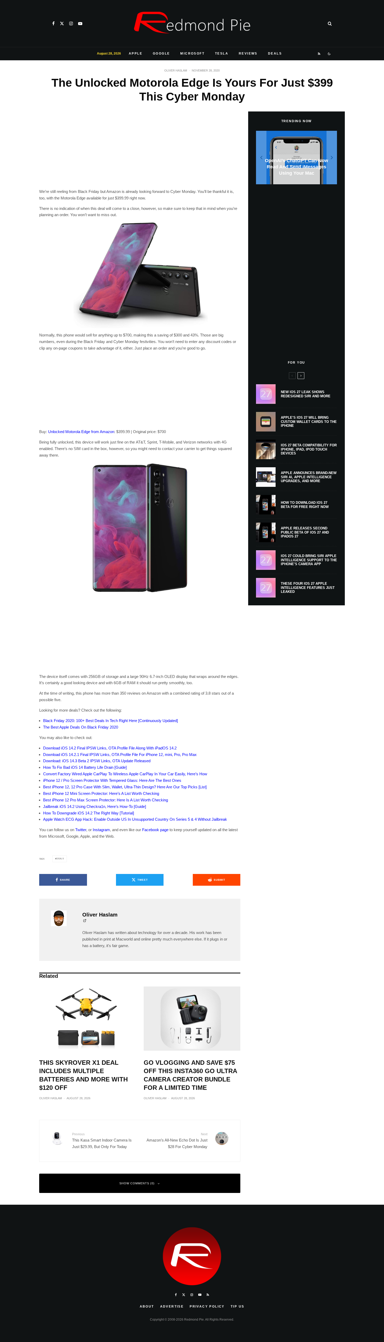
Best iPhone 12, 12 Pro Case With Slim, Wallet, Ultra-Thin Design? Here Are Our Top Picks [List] (125, 787)
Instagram (101, 829)
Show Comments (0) (137, 1183)
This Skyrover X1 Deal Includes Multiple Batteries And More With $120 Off (83, 1075)
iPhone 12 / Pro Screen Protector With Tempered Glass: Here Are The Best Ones (112, 780)
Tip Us (237, 1306)
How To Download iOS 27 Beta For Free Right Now (305, 505)
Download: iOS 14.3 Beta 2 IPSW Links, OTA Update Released (96, 761)
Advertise (172, 1306)
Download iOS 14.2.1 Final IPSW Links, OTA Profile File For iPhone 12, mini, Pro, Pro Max (120, 754)
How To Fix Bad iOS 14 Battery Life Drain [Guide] (85, 767)
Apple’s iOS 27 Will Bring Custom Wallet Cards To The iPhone (309, 422)
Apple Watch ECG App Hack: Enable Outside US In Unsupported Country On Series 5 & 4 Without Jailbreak (135, 819)
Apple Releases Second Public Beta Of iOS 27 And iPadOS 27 (305, 532)
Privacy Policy (207, 1306)
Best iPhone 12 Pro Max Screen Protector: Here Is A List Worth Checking (105, 800)
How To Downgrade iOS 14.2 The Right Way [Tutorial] (88, 813)
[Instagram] (71, 23)
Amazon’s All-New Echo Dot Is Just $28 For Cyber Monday (177, 1140)
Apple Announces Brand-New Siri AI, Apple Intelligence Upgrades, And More (308, 477)
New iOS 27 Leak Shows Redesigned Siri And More (305, 394)
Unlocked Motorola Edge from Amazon (81, 431)
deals (60, 859)
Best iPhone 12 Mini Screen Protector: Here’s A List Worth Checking (101, 793)
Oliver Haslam (175, 70)
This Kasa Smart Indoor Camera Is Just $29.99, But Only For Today (102, 1140)
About (147, 1306)
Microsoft (192, 53)
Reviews (248, 53)
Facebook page (155, 829)
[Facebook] (53, 23)
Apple (135, 53)
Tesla (221, 53)
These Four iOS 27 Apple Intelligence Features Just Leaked (308, 588)
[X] (62, 23)
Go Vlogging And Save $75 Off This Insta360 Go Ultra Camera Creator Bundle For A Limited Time (190, 1075)
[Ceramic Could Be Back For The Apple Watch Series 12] (296, 157)
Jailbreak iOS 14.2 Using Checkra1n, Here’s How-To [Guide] (94, 806)
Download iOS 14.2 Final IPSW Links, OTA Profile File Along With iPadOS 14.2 (110, 748)
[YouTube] (80, 23)
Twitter (80, 829)
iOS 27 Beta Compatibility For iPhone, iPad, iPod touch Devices (309, 449)
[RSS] (319, 53)
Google (161, 53)
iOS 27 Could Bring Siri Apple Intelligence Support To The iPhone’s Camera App (309, 560)
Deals (275, 53)
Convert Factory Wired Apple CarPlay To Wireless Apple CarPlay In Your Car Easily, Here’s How (125, 774)
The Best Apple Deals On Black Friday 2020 (80, 727)
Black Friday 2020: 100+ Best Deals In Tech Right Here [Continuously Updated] (110, 720)
